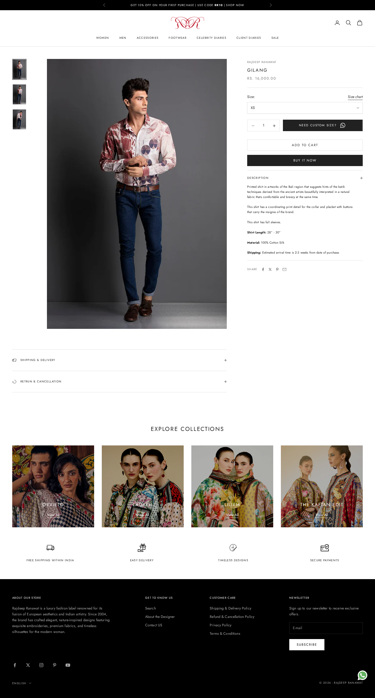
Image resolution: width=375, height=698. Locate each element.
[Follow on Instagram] (41, 665)
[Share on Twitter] (270, 269)
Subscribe (307, 644)
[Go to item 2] (19, 94)
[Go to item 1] (19, 69)
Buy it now (305, 160)
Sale (275, 38)
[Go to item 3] (19, 119)
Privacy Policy (220, 625)
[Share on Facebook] (263, 269)
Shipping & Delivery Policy (230, 608)
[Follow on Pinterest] (54, 665)
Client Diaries (248, 38)
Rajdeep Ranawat (261, 62)
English (19, 683)
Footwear (177, 38)
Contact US (153, 625)
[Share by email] (284, 269)
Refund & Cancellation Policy (232, 616)
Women (102, 38)
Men (123, 38)
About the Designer (160, 616)
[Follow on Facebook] (14, 665)
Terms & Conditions (225, 633)
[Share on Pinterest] (277, 269)
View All (53, 514)
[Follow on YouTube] (67, 665)
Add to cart (305, 145)
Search (150, 608)
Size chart (355, 96)
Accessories (148, 38)
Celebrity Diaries (211, 38)
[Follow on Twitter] (28, 665)
